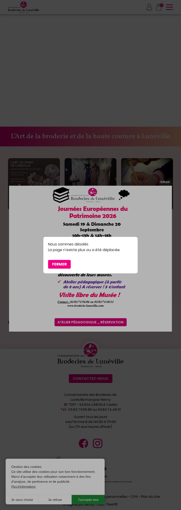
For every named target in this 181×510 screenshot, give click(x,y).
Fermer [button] (59, 264)
